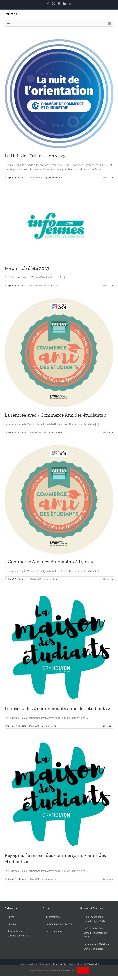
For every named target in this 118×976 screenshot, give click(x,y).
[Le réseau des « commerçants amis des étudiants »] (59, 646)
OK (83, 970)
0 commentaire (55, 177)
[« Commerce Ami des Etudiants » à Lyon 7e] (59, 499)
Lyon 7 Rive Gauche (17, 177)
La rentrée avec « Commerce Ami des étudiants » (55, 415)
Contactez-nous (60, 963)
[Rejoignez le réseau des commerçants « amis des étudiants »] (59, 793)
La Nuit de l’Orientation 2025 (35, 156)
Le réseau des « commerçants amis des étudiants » (57, 708)
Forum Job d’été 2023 (27, 268)
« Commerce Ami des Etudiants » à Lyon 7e (49, 562)
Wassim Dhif (93, 963)
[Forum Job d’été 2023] (59, 225)
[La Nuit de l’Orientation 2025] (59, 93)
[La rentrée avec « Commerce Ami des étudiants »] (59, 352)
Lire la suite (108, 177)
